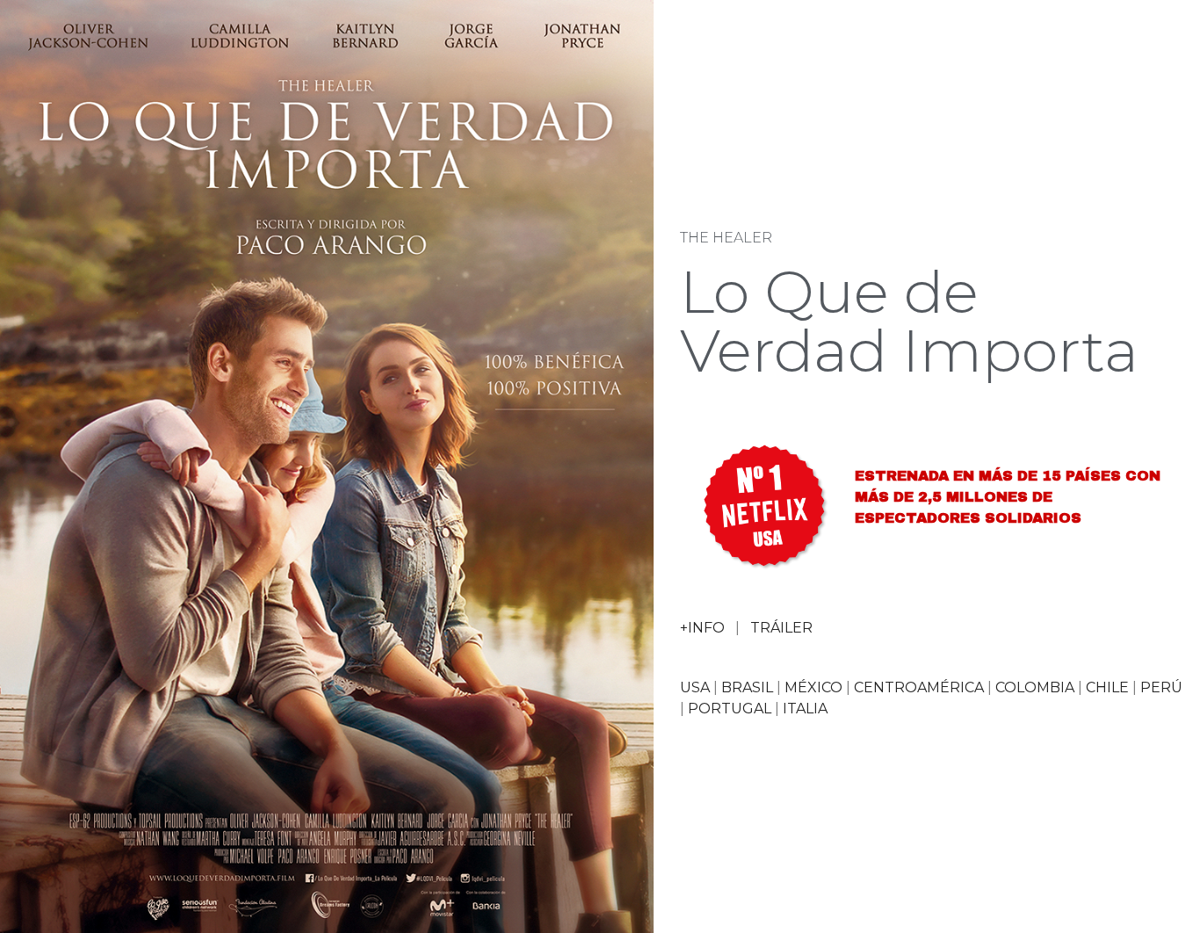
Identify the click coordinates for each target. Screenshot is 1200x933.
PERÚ (1161, 687)
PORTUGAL (729, 708)
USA (695, 687)
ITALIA (805, 708)
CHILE (1107, 687)
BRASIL (747, 687)
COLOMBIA (1034, 687)
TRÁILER (781, 627)
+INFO (702, 627)
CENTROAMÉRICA (919, 687)
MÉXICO (813, 687)
